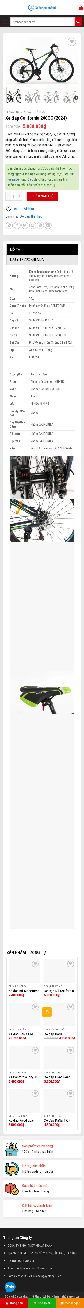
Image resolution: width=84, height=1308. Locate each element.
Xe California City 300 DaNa (24, 1079)
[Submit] (78, 21)
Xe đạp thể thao (35, 111)
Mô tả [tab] (15, 249)
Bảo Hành (44, 1303)
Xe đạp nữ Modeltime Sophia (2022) (24, 993)
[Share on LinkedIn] (48, 225)
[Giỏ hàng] (81, 7)
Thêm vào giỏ (42, 196)
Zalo (30, 179)
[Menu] (5, 21)
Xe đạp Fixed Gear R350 (57, 1079)
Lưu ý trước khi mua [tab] (27, 259)
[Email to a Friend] (32, 225)
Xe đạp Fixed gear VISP (21, 1122)
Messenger (72, 1303)
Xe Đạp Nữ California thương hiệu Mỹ (59, 993)
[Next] (71, 60)
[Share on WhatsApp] (9, 225)
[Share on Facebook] (17, 225)
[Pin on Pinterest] (40, 225)
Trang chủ (12, 111)
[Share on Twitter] (24, 225)
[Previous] (13, 60)
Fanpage (13, 179)
